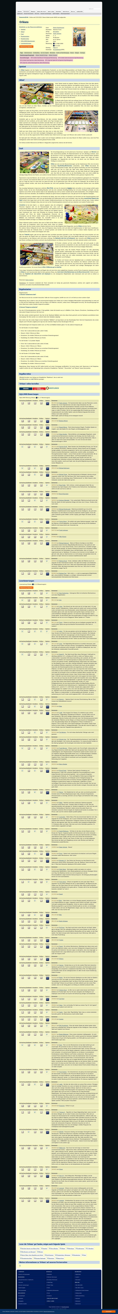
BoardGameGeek (65, 1306)
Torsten (61, 940)
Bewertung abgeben (26, 46)
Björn (60, 900)
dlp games (56, 31)
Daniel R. (61, 654)
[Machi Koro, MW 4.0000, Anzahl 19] (59, 1258)
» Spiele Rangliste (21, 1287)
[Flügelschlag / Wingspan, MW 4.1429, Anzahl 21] (63, 1255)
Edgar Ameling (63, 434)
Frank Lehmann (63, 530)
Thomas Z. (62, 1112)
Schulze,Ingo (62, 739)
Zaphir (61, 1012)
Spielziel (23, 29)
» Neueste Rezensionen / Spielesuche (25, 1279)
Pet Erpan (62, 927)
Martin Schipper (63, 921)
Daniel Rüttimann (64, 831)
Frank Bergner (63, 748)
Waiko (60, 802)
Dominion (69, 188)
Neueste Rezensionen (28, 13)
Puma (60, 853)
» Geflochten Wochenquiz (51, 1277)
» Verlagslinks (20, 1301)
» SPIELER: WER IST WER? (52, 1298)
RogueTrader (62, 770)
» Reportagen (77, 1279)
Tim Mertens (62, 732)
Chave (61, 1169)
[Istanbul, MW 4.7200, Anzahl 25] (44, 1248)
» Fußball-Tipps (49, 1282)
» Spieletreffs (49, 1274)
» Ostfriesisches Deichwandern (52, 1290)
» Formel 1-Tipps (49, 1285)
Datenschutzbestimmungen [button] (49, 1311)
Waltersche (62, 1147)
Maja (60, 706)
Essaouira (62, 1105)
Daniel (61, 894)
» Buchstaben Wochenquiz (51, 1279)
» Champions (49, 1295)
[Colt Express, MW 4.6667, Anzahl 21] (49, 1255)
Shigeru (61, 958)
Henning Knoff (63, 446)
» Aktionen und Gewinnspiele (24, 1274)
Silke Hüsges (62, 536)
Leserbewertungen (26, 43)
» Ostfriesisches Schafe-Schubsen (82, 1290)
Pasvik (61, 946)
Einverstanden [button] (109, 1311)
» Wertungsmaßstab (22, 1290)
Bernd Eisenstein (63, 494)
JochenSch (62, 817)
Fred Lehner (62, 881)
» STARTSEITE (21, 1271)
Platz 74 (55, 47)
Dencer (61, 792)
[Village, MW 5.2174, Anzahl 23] (62, 1248)
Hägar (61, 1005)
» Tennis (48, 1293)
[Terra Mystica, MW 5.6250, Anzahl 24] (53, 1248)
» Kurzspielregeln (21, 1295)
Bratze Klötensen (64, 1034)
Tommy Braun (63, 521)
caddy (60, 1084)
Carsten (61, 1019)
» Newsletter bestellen (22, 1303)
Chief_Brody (62, 869)
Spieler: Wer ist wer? (41, 11)
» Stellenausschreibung (79, 1295)
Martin (61, 977)
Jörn (60, 600)
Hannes (61, 965)
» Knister (48, 1287)
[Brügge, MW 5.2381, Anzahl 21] (40, 1252)
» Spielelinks (20, 1298)
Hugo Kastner (63, 1072)
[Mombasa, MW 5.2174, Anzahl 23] (70, 1248)
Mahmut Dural (63, 561)
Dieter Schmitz (63, 847)
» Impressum (77, 1298)
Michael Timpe (63, 474)
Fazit (22, 34)
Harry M (61, 1175)
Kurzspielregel (57, 49)
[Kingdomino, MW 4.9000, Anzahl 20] (76, 1255)
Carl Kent (61, 998)
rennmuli (61, 1188)
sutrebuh (61, 1200)
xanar (60, 643)
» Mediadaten (77, 1301)
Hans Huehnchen (64, 593)
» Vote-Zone (20, 1282)
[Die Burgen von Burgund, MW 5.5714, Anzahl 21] (28, 1252)
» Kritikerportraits (78, 1293)
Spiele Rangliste (56, 13)
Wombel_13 (62, 860)
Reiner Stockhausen (58, 27)
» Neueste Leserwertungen (23, 1285)
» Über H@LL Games (79, 1287)
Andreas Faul (62, 573)
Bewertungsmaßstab (65, 13)
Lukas (60, 606)
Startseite (20, 11)
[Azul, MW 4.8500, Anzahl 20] (83, 1255)
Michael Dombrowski (64, 509)
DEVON (61, 1131)
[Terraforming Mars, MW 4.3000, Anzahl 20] (26, 1258)
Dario (60, 1045)
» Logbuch (77, 1277)
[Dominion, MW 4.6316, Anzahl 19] (51, 1258)
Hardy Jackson (57, 33)
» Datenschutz (78, 1303)
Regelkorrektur (25, 38)
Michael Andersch (64, 543)
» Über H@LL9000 (78, 1285)
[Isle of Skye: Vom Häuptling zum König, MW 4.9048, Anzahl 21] (32, 1255)
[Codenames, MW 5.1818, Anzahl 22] (80, 1248)
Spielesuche (20, 13)
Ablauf (22, 31)
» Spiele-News (78, 1274)
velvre (60, 631)
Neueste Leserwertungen (46, 13)
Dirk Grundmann (63, 1025)
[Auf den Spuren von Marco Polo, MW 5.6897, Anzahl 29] (30, 1248)
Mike (60, 914)
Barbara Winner (63, 420)
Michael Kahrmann (64, 468)
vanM (60, 712)
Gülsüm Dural (63, 990)
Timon (60, 622)
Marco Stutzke (63, 764)
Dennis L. (61, 699)
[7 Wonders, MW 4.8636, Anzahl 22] (89, 1248)
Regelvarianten (25, 36)
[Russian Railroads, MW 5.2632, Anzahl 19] (39, 1258)
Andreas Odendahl (64, 500)
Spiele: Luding (51, 11)
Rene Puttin (62, 485)
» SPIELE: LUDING (50, 1301)
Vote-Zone (37, 13)
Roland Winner (63, 427)
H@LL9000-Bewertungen (28, 41)
